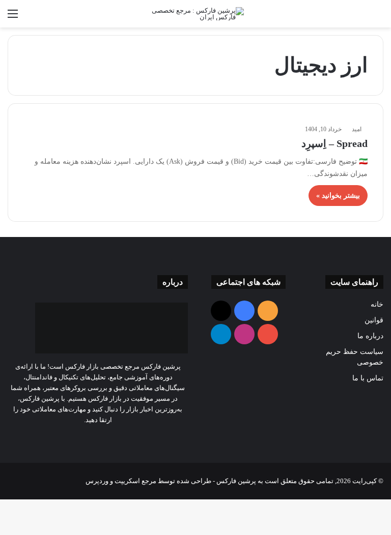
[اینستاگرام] (79, 439)
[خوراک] (128, 439)
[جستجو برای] (378, 17)
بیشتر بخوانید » (338, 195)
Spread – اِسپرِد (334, 143)
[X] (104, 439)
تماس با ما (367, 378)
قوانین (374, 320)
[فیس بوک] (116, 439)
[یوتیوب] (92, 439)
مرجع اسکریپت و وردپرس (121, 481)
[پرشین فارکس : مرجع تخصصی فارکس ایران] (195, 13)
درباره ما (370, 336)
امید (356, 129)
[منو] (13, 17)
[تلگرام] (67, 439)
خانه (377, 304)
